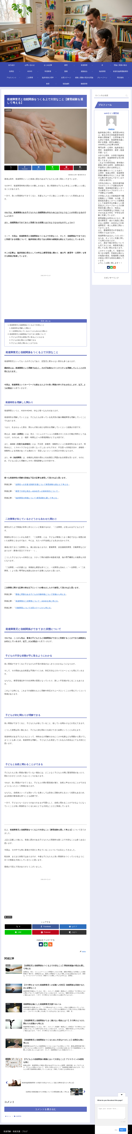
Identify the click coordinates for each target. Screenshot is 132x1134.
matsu (111, 129)
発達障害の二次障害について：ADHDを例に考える (36, 601)
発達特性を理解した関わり (21, 328)
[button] (80, 168)
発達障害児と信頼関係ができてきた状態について (27, 334)
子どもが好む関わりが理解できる (23, 340)
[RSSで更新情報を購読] (50, 944)
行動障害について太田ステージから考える (33, 608)
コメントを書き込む (45, 1109)
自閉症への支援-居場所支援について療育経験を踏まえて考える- (42, 484)
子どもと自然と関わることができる (24, 343)
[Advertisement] (45, 291)
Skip (116, 1130)
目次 (42, 321)
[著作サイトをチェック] (41, 944)
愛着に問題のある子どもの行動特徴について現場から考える (40, 594)
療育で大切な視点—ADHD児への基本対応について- (36, 491)
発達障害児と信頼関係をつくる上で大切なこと (26, 325)
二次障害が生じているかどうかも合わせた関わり (29, 331)
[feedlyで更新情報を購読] (46, 944)
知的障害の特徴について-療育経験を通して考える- (36, 498)
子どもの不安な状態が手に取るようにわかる (27, 337)
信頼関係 (9, 917)
